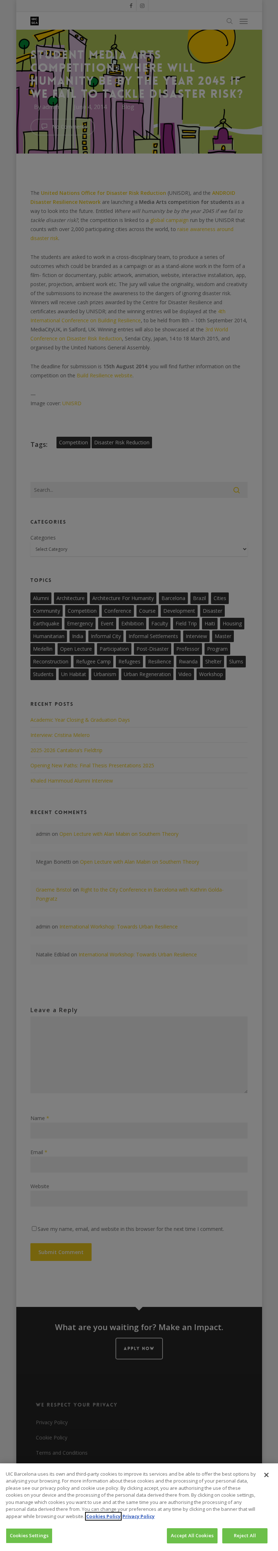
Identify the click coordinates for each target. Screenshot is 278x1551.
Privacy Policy (138, 1516)
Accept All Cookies (192, 1535)
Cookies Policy (103, 1516)
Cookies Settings (29, 1535)
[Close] (266, 1475)
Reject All (245, 1535)
